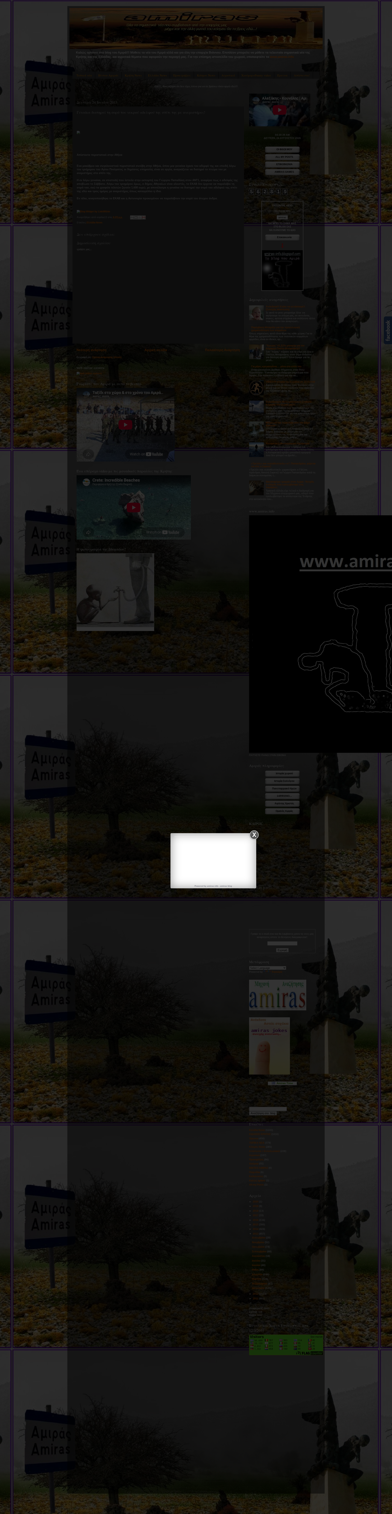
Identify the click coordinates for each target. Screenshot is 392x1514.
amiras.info (212, 886)
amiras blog (226, 886)
